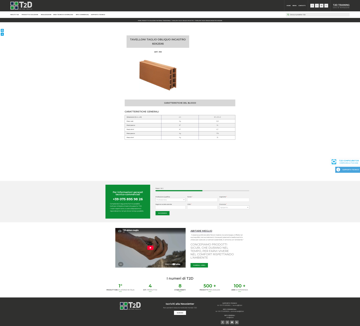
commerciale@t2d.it (237, 311)
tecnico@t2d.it (237, 305)
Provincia (222, 204)
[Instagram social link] (317, 6)
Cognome (223, 197)
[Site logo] (21, 5)
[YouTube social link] (321, 6)
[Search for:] (318, 15)
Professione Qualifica (162, 197)
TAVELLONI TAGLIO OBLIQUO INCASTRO (183, 20)
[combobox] (234, 207)
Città (189, 204)
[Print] (2, 30)
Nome (189, 197)
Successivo (162, 213)
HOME (139, 20)
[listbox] (170, 200)
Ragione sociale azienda (163, 204)
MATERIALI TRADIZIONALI (163, 20)
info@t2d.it (230, 317)
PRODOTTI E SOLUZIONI (149, 20)
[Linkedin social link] (326, 6)
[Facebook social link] (312, 6)
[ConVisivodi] (2, 34)
